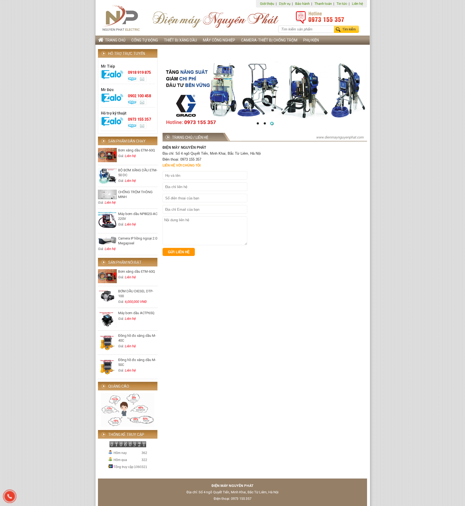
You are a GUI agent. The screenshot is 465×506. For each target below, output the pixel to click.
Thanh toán (323, 4)
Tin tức (342, 4)
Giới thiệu (267, 4)
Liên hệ (357, 4)
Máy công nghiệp (219, 40)
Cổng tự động (144, 40)
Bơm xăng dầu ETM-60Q (136, 150)
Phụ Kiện (311, 40)
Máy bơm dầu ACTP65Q (136, 313)
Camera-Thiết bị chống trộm (269, 40)
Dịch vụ (284, 4)
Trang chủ (114, 40)
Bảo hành (302, 4)
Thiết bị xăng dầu (180, 40)
